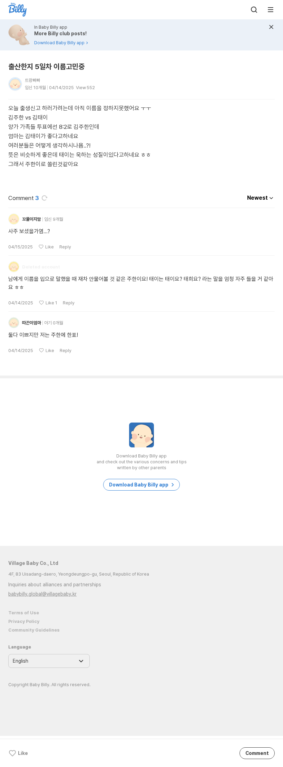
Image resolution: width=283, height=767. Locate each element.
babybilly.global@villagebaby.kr (42, 594)
